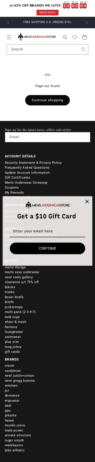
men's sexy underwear (22, 272)
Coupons (12, 187)
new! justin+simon (19, 376)
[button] (9, 37)
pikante (11, 415)
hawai (9, 420)
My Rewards (14, 193)
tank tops (12, 317)
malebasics (14, 445)
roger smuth (14, 440)
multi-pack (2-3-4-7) (20, 312)
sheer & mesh (16, 322)
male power (14, 430)
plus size (12, 342)
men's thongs (15, 267)
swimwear (13, 337)
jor (7, 391)
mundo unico (15, 425)
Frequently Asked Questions (27, 168)
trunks (10, 292)
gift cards (12, 352)
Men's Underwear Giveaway (26, 183)
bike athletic (15, 450)
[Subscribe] (85, 137)
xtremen (11, 386)
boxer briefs (14, 297)
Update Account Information (27, 173)
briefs (9, 302)
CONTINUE (47, 248)
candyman (13, 371)
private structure (18, 435)
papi (8, 405)
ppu (8, 410)
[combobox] (47, 49)
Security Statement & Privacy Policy (33, 163)
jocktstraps (14, 307)
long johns (13, 347)
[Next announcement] (87, 22)
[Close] (87, 201)
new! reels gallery (19, 277)
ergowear (12, 401)
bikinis (10, 287)
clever (10, 366)
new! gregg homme (20, 381)
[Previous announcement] (8, 22)
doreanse (12, 395)
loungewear (14, 332)
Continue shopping (47, 100)
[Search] (83, 49)
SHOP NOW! (47, 12)
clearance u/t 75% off (22, 282)
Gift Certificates (17, 177)
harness (11, 327)
